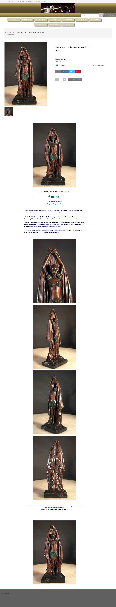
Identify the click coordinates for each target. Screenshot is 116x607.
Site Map (43, 1)
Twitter (72, 71)
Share (58, 71)
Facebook (65, 71)
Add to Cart (76, 79)
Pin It (78, 71)
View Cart (111, 15)
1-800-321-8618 (20, 1)
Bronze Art (12, 34)
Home (6, 34)
